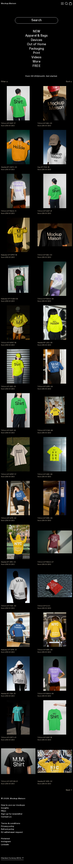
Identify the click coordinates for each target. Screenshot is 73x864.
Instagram (6, 841)
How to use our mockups (13, 805)
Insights (5, 808)
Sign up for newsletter (11, 814)
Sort (68, 81)
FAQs (3, 811)
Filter (3, 81)
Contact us (6, 817)
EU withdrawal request (12, 832)
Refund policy (7, 829)
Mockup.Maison (8, 3)
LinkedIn (5, 845)
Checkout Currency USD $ (11, 858)
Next (68, 790)
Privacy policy (7, 826)
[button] (66, 3)
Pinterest (5, 839)
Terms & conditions (10, 823)
